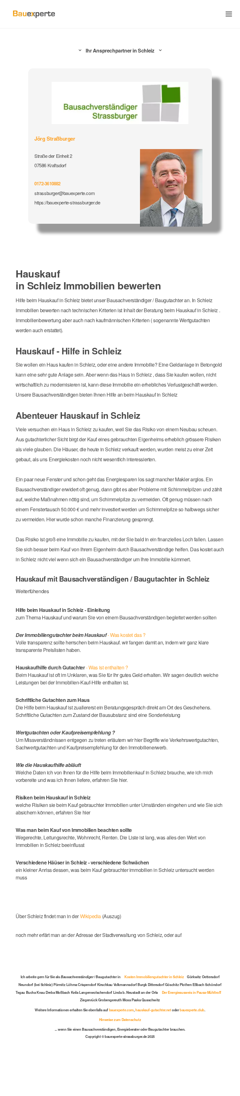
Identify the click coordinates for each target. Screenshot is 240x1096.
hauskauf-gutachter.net (153, 1009)
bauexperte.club (192, 1009)
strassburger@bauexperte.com (64, 193)
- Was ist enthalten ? (72, 667)
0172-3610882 (47, 183)
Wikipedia (91, 916)
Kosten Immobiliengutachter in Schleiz (154, 976)
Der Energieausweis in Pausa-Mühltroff (191, 992)
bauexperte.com (121, 1009)
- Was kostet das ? (81, 634)
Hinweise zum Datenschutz (120, 1019)
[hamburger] (229, 14)
